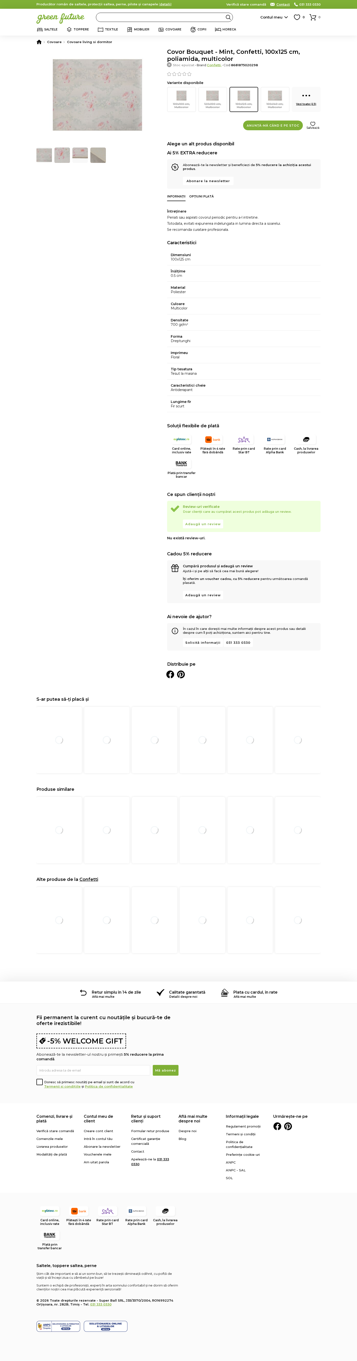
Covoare (173, 29)
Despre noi (187, 1131)
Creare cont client (98, 1131)
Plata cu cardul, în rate (255, 992)
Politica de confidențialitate (109, 1086)
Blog (182, 1139)
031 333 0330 (310, 4)
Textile (111, 29)
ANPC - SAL (236, 1170)
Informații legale (242, 1116)
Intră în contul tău (98, 1139)
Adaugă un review (203, 524)
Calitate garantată (187, 992)
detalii (165, 4)
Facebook (277, 1126)
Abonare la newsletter (208, 181)
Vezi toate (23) (306, 104)
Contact (283, 4)
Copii (201, 29)
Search (228, 17)
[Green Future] (39, 42)
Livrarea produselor (52, 1146)
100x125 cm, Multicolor (244, 105)
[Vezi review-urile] (244, 74)
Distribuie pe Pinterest (181, 674)
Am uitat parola (96, 1162)
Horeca (229, 29)
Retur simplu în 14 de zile (116, 992)
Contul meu (271, 17)
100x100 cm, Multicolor (181, 105)
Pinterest (288, 1126)
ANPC (231, 1162)
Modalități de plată (51, 1154)
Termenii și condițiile (62, 1086)
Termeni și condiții (240, 1134)
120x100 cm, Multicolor (212, 105)
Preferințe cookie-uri (243, 1154)
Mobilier (141, 29)
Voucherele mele (97, 1154)
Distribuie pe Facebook (170, 674)
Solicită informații (203, 642)
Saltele (51, 29)
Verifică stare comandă (246, 4)
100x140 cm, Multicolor (274, 105)
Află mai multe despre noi (192, 1118)
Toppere (81, 29)
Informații (176, 196)
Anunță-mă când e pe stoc (273, 125)
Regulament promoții (243, 1126)
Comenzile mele (49, 1139)
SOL (229, 1178)
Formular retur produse (150, 1131)
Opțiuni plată (201, 196)
